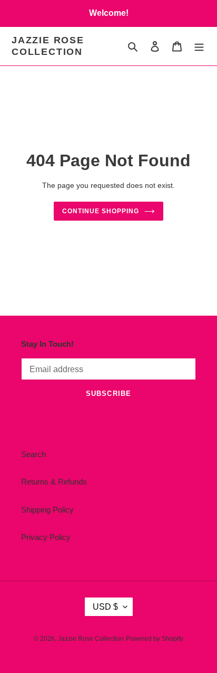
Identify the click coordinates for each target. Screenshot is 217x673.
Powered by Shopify (154, 638)
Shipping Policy (47, 509)
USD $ (105, 606)
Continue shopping (100, 211)
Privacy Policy (46, 537)
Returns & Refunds (54, 481)
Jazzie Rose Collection (48, 46)
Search (33, 454)
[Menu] (199, 46)
